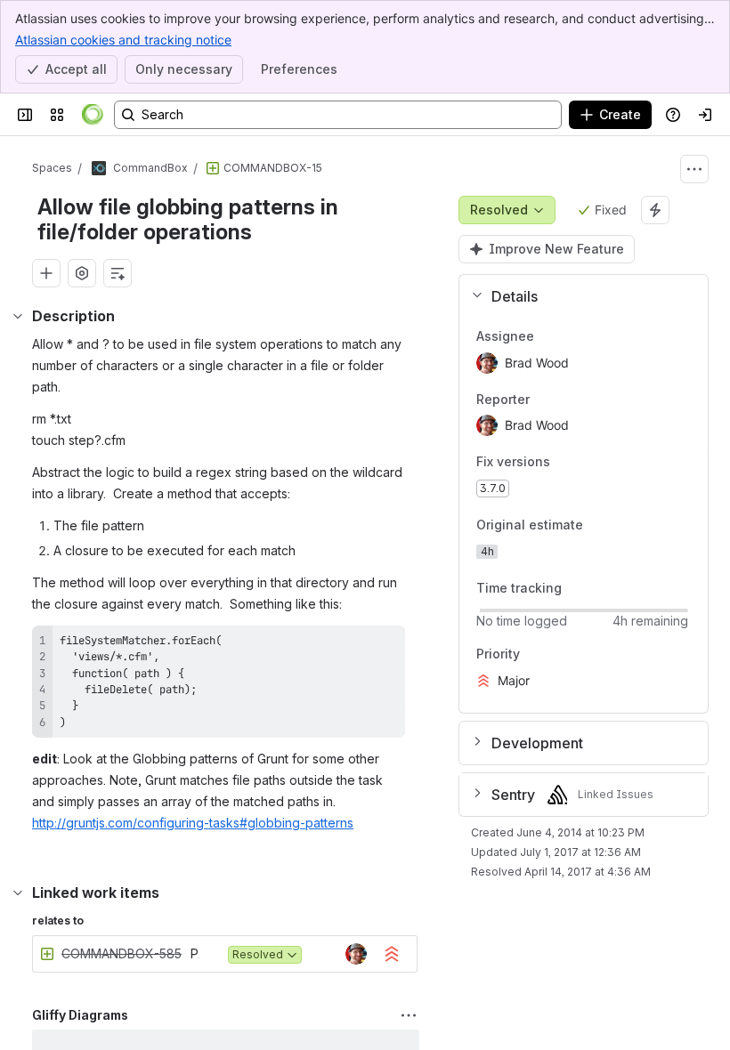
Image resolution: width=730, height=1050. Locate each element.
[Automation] (655, 210)
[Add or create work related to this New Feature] (46, 273)
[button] (576, 296)
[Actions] (694, 169)
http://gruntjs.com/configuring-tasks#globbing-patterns (192, 822)
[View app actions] (82, 273)
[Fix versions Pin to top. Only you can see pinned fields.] (589, 463)
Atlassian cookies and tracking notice (123, 39)
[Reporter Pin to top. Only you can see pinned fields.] (544, 399)
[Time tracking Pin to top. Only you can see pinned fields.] (576, 588)
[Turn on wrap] (351, 645)
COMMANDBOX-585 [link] (121, 953)
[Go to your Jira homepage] (92, 115)
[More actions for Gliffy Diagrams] (408, 1015)
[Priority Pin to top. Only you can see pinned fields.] (534, 655)
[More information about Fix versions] (568, 463)
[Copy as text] (383, 645)
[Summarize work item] (117, 273)
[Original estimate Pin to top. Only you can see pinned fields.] (597, 525)
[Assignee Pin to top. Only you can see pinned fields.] (548, 336)
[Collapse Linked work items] (17, 892)
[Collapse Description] (17, 316)
